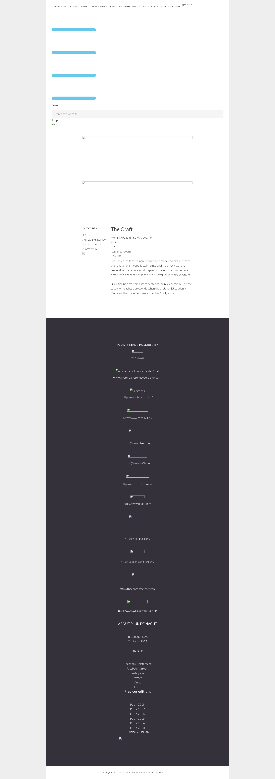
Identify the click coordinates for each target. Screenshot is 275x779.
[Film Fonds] (137, 390)
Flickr (137, 687)
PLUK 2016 (137, 713)
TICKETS (187, 5)
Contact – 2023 (137, 641)
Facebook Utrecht (138, 668)
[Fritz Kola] (137, 351)
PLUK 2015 (137, 718)
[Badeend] (137, 553)
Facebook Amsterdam (137, 663)
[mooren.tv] (137, 497)
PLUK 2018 (137, 704)
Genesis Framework (144, 772)
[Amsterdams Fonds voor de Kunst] (137, 371)
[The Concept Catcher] (137, 579)
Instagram (137, 673)
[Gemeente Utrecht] (137, 434)
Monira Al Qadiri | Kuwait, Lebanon (132, 237)
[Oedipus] (137, 525)
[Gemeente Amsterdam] (137, 603)
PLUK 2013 (137, 728)
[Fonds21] (137, 411)
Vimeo (138, 682)
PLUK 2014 (137, 723)
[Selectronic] (137, 477)
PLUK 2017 (137, 709)
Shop (55, 120)
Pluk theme (125, 772)
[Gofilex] (137, 456)
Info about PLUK (137, 636)
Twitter (137, 677)
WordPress (161, 772)
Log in (171, 772)
